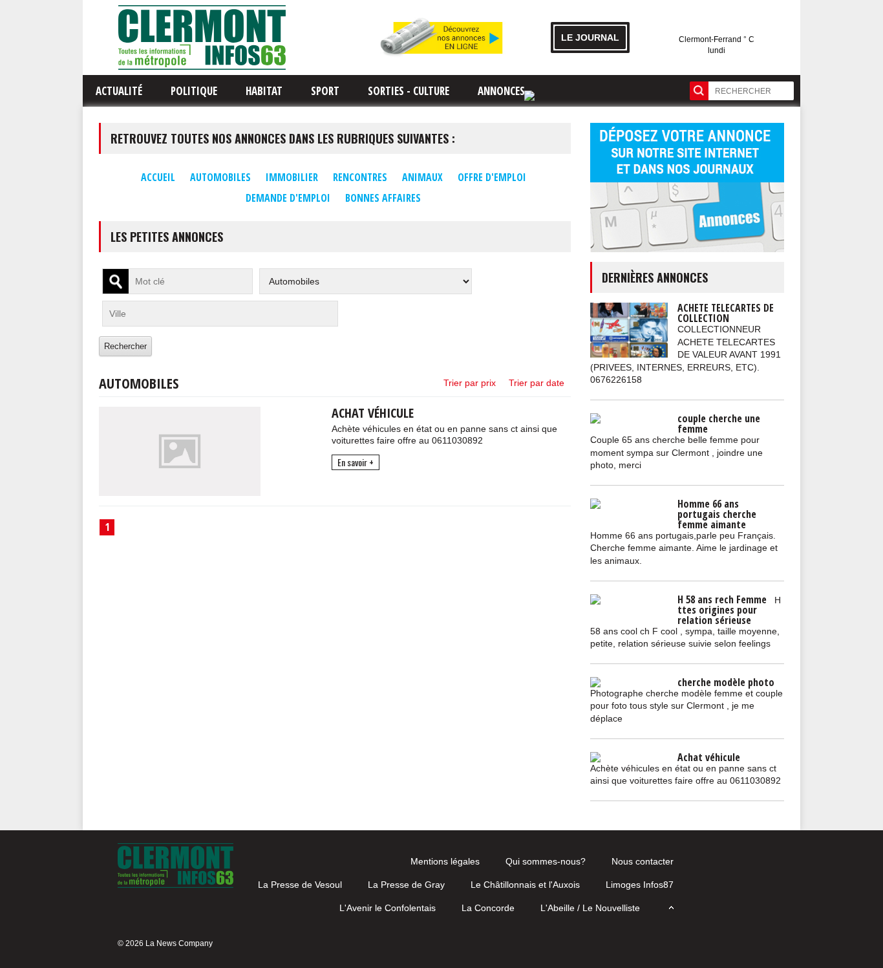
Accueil (158, 177)
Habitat (264, 90)
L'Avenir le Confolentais (387, 908)
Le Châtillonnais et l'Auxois (525, 884)
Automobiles (220, 177)
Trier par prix (469, 383)
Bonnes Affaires (383, 198)
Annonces (501, 90)
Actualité (119, 90)
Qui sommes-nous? (545, 861)
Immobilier (292, 177)
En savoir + (355, 462)
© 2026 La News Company (165, 943)
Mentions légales (445, 861)
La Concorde (488, 908)
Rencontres (360, 177)
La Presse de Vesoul (300, 884)
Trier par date (536, 383)
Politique (194, 90)
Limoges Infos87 (640, 884)
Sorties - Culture (408, 90)
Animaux (422, 177)
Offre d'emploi (492, 177)
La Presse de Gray (406, 884)
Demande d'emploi (288, 198)
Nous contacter (643, 861)
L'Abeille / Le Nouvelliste (590, 908)
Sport (325, 90)
